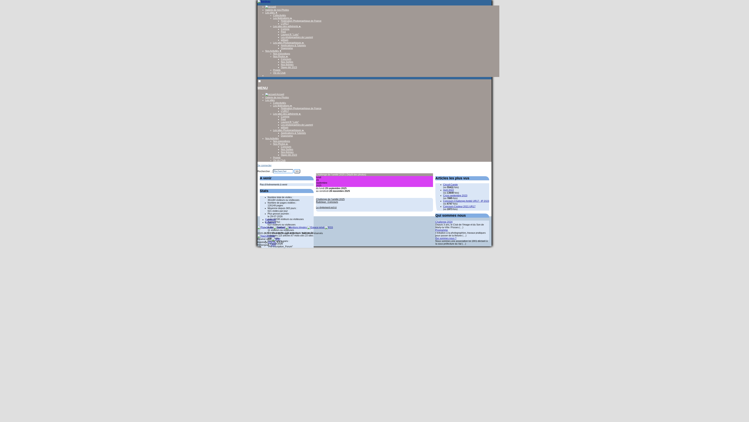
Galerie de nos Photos (277, 10)
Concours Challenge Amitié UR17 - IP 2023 (466, 201)
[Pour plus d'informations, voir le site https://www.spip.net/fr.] (276, 239)
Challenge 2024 (444, 222)
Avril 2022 (448, 190)
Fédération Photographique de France (301, 21)
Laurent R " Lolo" (290, 34)
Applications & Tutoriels (293, 45)
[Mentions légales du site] (296, 227)
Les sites (271, 12)
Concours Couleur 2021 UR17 (459, 206)
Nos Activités (273, 51)
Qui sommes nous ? (445, 238)
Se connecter (264, 165)
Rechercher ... (264, 171)
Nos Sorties (287, 62)
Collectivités (279, 15)
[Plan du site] (265, 227)
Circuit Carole (450, 184)
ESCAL (272, 242)
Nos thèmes (287, 64)
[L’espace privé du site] (316, 227)
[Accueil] (263, 1)
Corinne (285, 29)
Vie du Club (279, 73)
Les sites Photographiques (288, 42)
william (284, 40)
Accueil (280, 94)
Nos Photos (280, 56)
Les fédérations (282, 18)
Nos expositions (281, 53)
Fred (283, 31)
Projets (276, 70)
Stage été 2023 (289, 67)
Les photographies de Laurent (297, 37)
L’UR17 (285, 23)
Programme (441, 230)
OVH (273, 245)
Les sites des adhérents (287, 26)
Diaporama (287, 48)
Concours (286, 59)
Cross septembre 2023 (455, 195)
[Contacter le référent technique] (280, 227)
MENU (262, 88)
